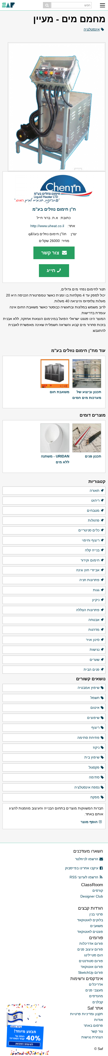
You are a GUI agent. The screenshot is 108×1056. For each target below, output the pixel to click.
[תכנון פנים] (86, 437)
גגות (96, 590)
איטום (94, 708)
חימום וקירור (90, 560)
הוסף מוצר (89, 822)
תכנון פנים (93, 456)
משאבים (96, 926)
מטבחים (93, 510)
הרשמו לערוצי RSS (84, 877)
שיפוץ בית (91, 757)
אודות (98, 1020)
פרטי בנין (96, 914)
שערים (94, 660)
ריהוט (95, 500)
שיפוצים (93, 718)
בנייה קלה (92, 550)
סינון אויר (92, 640)
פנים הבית (91, 669)
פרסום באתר (93, 1025)
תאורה (94, 491)
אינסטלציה (92, 29)
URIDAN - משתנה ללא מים (55, 459)
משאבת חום (59, 392)
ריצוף (95, 727)
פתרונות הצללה (87, 610)
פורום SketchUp (90, 972)
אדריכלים (96, 984)
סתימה (94, 777)
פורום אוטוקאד (92, 967)
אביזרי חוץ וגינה (87, 570)
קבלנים (97, 1002)
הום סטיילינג (93, 955)
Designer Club (91, 896)
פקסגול (94, 767)
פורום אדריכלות (91, 943)
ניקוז (96, 747)
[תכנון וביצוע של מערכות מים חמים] (86, 373)
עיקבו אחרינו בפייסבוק (81, 868)
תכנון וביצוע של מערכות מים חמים (86, 395)
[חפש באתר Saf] (47, 5)
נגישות (94, 649)
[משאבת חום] (54, 373)
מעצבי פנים (94, 990)
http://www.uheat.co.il (47, 226)
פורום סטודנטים (91, 961)
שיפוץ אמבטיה (88, 688)
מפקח (94, 797)
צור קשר (51, 252)
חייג (51, 270)
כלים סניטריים (88, 530)
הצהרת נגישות (92, 1037)
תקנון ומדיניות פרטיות (86, 1014)
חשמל (94, 698)
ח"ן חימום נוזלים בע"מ (54, 209)
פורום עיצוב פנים (90, 949)
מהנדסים (96, 996)
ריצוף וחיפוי (90, 540)
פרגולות (93, 520)
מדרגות (93, 630)
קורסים (97, 890)
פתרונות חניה (89, 580)
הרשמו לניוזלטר (86, 859)
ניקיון (95, 600)
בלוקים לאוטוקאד (90, 920)
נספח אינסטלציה (86, 787)
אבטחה (93, 620)
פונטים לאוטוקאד (90, 932)
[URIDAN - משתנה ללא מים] (54, 437)
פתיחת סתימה (88, 738)
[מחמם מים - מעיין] (54, 106)
